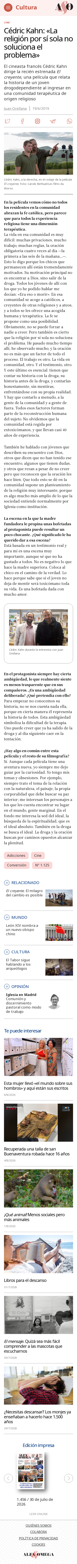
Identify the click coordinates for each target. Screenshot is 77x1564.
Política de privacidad (38, 1538)
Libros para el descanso (25, 1280)
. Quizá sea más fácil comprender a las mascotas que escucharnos (33, 1345)
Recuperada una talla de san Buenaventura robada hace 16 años (36, 1151)
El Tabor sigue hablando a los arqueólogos (18, 964)
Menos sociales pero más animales (34, 1217)
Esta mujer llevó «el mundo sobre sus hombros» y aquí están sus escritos (38, 1085)
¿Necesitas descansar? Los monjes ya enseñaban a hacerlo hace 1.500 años (37, 1416)
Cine (7, 22)
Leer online (38, 1514)
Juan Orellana (15, 108)
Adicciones (16, 855)
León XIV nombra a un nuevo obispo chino (22, 929)
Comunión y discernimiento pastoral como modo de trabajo (23, 1005)
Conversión (16, 865)
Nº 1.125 (42, 865)
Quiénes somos (39, 1525)
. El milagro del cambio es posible (24, 892)
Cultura (26, 7)
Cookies (38, 1544)
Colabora (38, 1532)
